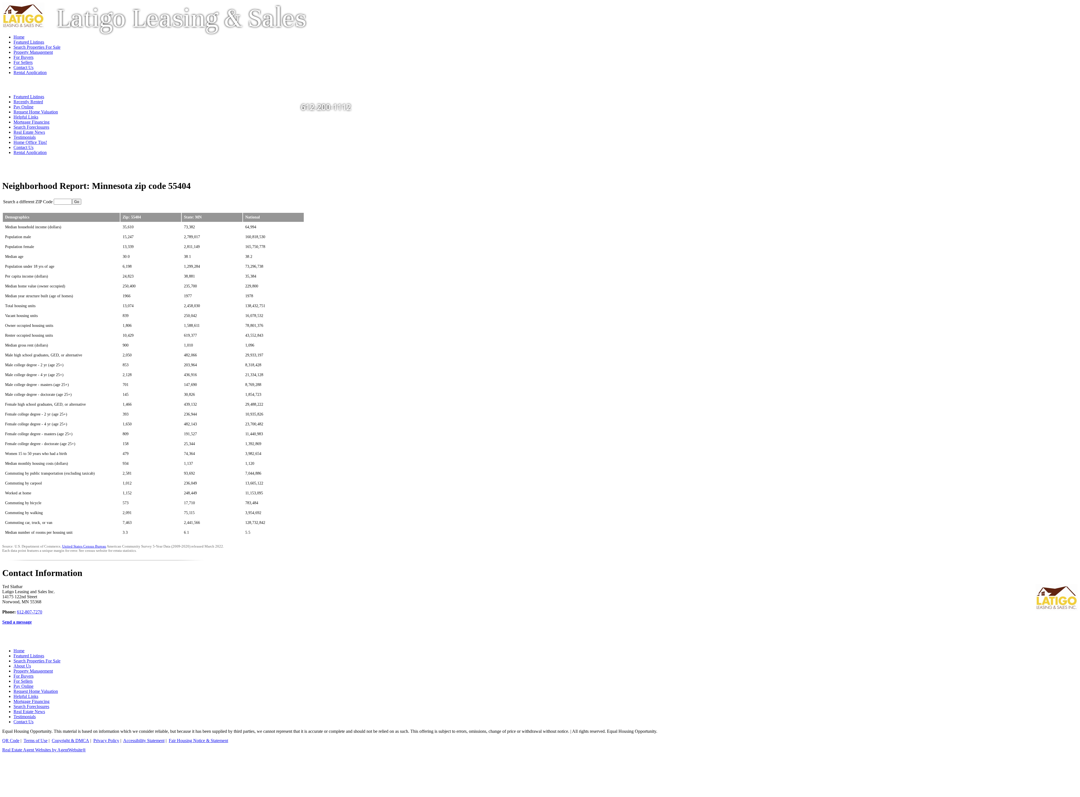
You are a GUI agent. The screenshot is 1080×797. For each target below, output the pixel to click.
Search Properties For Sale (37, 660)
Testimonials (25, 137)
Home (19, 650)
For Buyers (23, 676)
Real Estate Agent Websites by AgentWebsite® (44, 749)
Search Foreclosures (31, 127)
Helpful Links (26, 117)
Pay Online (23, 686)
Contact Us (23, 147)
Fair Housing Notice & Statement (198, 740)
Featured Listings (29, 655)
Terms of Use (36, 740)
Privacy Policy (106, 740)
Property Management (33, 671)
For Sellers (23, 681)
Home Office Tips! (30, 142)
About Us (22, 666)
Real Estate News (29, 132)
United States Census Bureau (84, 546)
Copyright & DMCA (70, 740)
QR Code (10, 740)
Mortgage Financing (32, 122)
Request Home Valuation (36, 112)
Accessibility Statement (144, 740)
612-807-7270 (29, 612)
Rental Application (30, 152)
